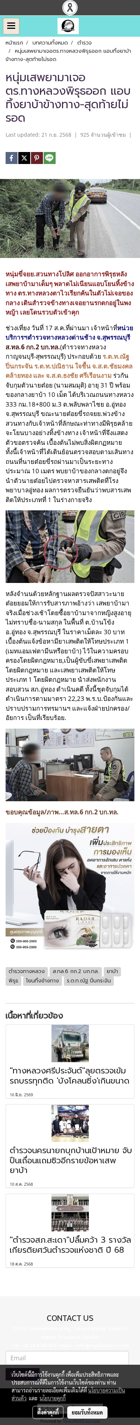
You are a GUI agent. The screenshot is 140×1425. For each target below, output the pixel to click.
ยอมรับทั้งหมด (87, 1412)
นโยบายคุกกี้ (53, 1398)
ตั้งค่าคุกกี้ (48, 1412)
